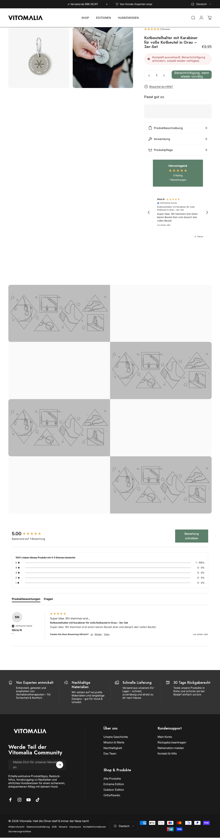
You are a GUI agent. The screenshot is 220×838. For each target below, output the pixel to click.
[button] (178, 29)
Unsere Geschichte (115, 737)
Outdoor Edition (113, 789)
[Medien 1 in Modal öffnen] (38, 57)
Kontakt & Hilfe (167, 753)
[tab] (26, 599)
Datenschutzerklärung (38, 826)
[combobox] (201, 4)
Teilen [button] (107, 634)
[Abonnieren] (59, 764)
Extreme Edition (113, 784)
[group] (30, 534)
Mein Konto (165, 737)
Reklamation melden (171, 748)
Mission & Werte (113, 742)
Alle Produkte (112, 778)
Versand (63, 826)
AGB (54, 826)
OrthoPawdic (111, 795)
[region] (178, 212)
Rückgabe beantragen (172, 742)
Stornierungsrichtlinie (19, 831)
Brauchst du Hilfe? (161, 86)
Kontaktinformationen (94, 826)
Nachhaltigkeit (112, 748)
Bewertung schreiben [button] (192, 536)
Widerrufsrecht (16, 826)
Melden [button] (98, 634)
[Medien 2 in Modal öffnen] (103, 57)
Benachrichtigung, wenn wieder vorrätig (191, 74)
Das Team (109, 753)
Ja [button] (91, 634)
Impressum (75, 826)
